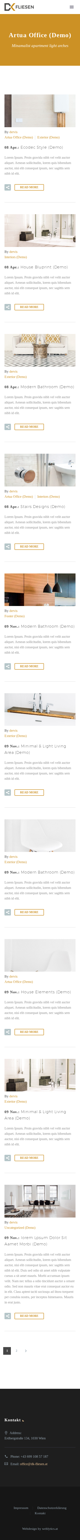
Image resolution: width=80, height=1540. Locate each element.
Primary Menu (72, 7)
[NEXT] (26, 1351)
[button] (7, 187)
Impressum (21, 1508)
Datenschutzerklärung (52, 1508)
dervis (13, 132)
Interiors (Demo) (15, 257)
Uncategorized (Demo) (19, 1227)
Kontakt (40, 1513)
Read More (29, 187)
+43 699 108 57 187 (34, 1456)
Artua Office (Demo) (18, 137)
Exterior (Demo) (48, 137)
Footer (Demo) (14, 616)
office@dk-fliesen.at (33, 1464)
